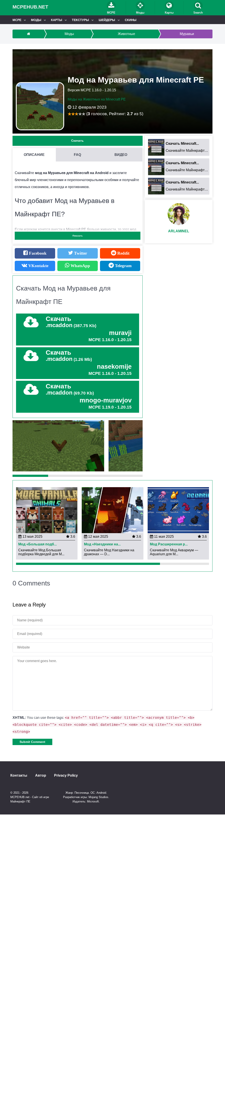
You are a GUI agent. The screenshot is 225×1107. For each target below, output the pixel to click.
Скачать (77, 140)
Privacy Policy (66, 775)
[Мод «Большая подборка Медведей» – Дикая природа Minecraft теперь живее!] (46, 510)
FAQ (77, 155)
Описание (34, 155)
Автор (40, 775)
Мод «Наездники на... (102, 544)
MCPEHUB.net (30, 7)
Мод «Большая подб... (37, 544)
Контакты (18, 775)
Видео (120, 155)
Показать (78, 235)
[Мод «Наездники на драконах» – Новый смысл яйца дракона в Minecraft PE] (112, 510)
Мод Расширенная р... (169, 544)
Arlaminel (178, 231)
